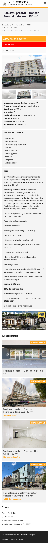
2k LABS (21, 539)
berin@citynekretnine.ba (13, 520)
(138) (9, 28)
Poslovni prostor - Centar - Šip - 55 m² (23, 372)
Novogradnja (27, 115)
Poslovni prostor (28, 103)
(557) (24, 25)
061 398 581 (9, 50)
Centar (16, 118)
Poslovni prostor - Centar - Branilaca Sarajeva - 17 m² (18, 411)
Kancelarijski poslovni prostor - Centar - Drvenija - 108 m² (20, 494)
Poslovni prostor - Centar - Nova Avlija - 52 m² (21, 452)
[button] (42, 71)
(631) (8, 25)
